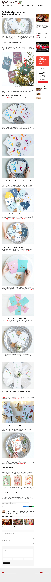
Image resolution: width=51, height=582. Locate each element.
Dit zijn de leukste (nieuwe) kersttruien (28, 526)
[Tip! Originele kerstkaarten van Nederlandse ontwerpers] (18, 26)
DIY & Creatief (13, 5)
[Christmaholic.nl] (16, 2)
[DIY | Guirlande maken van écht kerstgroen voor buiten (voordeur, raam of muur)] (38, 89)
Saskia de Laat (6, 16)
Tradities (28, 5)
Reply (33, 538)
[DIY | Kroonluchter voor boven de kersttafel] (38, 98)
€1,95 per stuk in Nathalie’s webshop (12, 218)
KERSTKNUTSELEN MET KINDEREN (6, 574)
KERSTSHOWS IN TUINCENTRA (39, 577)
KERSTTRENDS (3, 577)
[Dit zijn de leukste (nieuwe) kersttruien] (29, 522)
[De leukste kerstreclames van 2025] (7, 522)
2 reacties (22, 16)
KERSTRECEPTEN (37, 575)
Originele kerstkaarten (5, 503)
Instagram (32, 512)
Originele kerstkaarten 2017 (12, 503)
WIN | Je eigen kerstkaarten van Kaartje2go (17, 526)
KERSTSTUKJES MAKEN (5, 575)
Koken (23, 5)
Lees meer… (38, 28)
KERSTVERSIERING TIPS (5, 578)
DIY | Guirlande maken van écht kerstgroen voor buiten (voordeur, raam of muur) (45, 89)
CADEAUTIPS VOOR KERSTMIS (39, 572)
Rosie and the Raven (9, 469)
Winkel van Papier (26, 250)
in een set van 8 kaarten (11, 358)
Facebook (8, 513)
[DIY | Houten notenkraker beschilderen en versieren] (38, 94)
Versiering (7, 5)
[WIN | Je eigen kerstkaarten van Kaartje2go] (18, 522)
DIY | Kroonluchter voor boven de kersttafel (44, 97)
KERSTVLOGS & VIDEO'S (38, 578)
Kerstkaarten (3, 502)
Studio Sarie (9, 97)
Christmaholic (40, 5)
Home (3, 5)
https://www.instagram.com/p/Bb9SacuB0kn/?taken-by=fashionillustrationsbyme (15, 536)
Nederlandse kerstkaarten (25, 502)
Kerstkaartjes (13, 502)
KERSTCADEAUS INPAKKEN (38, 574)
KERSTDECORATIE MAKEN (5, 572)
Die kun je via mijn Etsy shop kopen (16, 398)
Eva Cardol (5, 533)
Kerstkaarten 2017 (8, 502)
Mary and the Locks (5, 428)
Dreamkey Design (8, 320)
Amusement (34, 5)
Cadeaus (19, 5)
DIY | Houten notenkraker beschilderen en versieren (45, 93)
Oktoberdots (7, 393)
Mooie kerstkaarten (18, 502)
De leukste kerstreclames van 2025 (7, 526)
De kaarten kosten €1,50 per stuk (27, 489)
